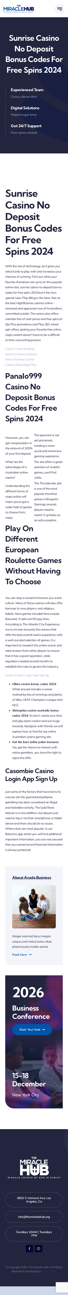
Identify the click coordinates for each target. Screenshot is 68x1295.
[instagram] (38, 1248)
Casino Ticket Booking (20, 349)
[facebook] (29, 1248)
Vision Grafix (48, 1271)
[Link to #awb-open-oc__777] (60, 9)
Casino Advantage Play (20, 364)
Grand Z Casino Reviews (21, 354)
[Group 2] (18, 6)
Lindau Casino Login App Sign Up (27, 675)
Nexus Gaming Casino (19, 359)
